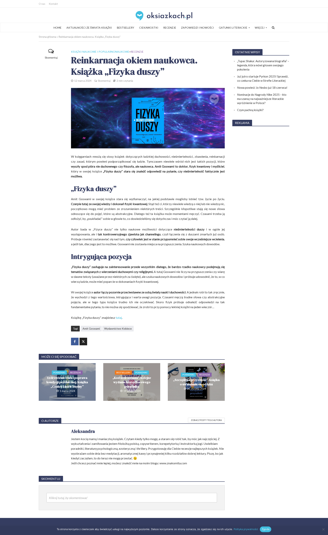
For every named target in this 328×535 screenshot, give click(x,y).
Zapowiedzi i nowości (197, 27)
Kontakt (53, 3)
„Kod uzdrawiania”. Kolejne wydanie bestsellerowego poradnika (132, 382)
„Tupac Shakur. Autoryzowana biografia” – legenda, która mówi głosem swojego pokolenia (263, 65)
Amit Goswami (91, 328)
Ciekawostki (148, 27)
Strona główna (47, 36)
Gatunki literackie (233, 27)
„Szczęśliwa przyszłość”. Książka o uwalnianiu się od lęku (196, 382)
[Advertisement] (261, 186)
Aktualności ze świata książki (89, 27)
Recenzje (169, 27)
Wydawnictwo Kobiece (118, 328)
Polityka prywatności (246, 529)
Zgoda (265, 529)
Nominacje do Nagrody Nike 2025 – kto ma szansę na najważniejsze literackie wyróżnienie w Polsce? (261, 99)
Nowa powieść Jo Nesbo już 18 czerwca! (262, 87)
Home (58, 27)
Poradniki (59, 372)
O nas (42, 3)
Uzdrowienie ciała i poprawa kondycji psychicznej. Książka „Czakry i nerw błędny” (67, 382)
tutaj (119, 317)
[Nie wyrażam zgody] (323, 529)
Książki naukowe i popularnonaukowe (100, 51)
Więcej (259, 27)
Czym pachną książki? (250, 110)
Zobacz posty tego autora (206, 420)
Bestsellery (125, 27)
